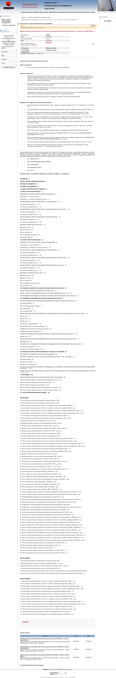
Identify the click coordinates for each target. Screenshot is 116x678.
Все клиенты (107, 21)
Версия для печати (51, 48)
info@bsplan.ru (68, 669)
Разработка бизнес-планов (40, 12)
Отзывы (92, 12)
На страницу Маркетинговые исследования (32, 665)
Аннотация (25, 48)
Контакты (29, 12)
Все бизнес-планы (84, 12)
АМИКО (48, 34)
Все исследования (73, 12)
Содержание (26, 50)
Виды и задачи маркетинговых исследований (6, 21)
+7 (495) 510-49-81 (54, 669)
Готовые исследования (8, 25)
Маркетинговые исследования (58, 12)
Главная (23, 12)
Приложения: (26, 52)
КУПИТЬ (49, 42)
